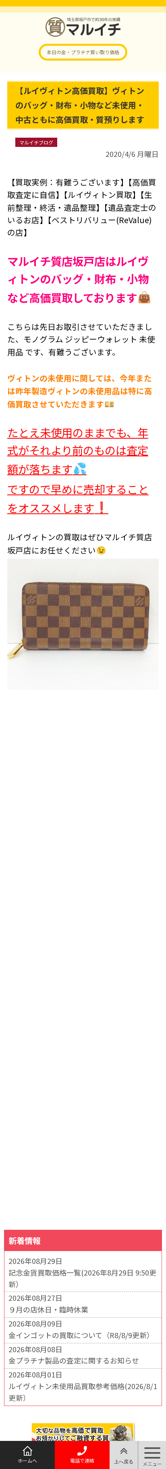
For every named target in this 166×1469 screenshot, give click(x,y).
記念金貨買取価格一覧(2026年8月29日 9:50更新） (82, 1278)
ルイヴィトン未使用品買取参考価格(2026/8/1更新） (82, 1392)
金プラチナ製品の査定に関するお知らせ (73, 1360)
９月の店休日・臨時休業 (48, 1309)
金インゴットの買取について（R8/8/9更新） (81, 1335)
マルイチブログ (36, 142)
